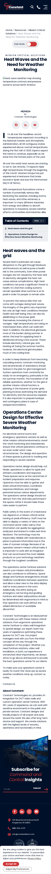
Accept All (11, 864)
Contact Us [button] (9, 684)
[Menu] (46, 7)
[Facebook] (16, 125)
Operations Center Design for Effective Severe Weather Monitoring (23, 235)
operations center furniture (21, 567)
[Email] (35, 125)
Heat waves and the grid (20, 228)
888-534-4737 (18, 828)
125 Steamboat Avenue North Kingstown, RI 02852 (25, 821)
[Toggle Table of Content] (39, 221)
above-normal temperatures (32, 147)
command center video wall (18, 524)
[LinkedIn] (25, 125)
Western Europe (26, 173)
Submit (37, 788)
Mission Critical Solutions (25, 55)
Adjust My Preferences (17, 869)
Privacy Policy (34, 858)
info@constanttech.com (23, 834)
